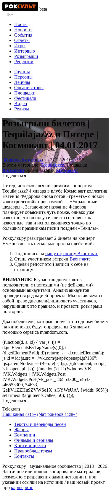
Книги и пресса (30, 445)
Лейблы (22, 82)
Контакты (24, 456)
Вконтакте (80, 258)
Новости (23, 29)
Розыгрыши (26, 56)
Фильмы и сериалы (33, 440)
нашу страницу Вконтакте (71, 253)
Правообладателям (33, 450)
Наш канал (20, 414)
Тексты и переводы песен (40, 424)
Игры (19, 45)
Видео (20, 103)
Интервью (24, 50)
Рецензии (23, 61)
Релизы (21, 108)
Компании (24, 434)
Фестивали (25, 98)
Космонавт (13, 170)
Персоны (23, 76)
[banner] (20, 9)
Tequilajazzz (53, 164)
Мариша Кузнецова (23, 159)
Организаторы (29, 87)
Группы (22, 71)
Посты (21, 24)
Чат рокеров (58, 414)
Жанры (21, 429)
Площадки (25, 92)
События (23, 35)
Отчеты (22, 40)
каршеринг (22, 487)
